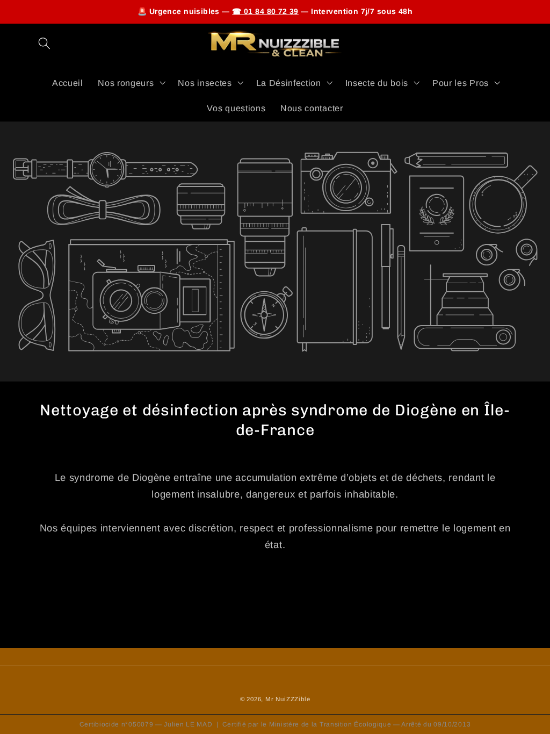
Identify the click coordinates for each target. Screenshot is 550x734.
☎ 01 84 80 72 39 (265, 11)
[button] (45, 43)
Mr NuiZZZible (287, 699)
